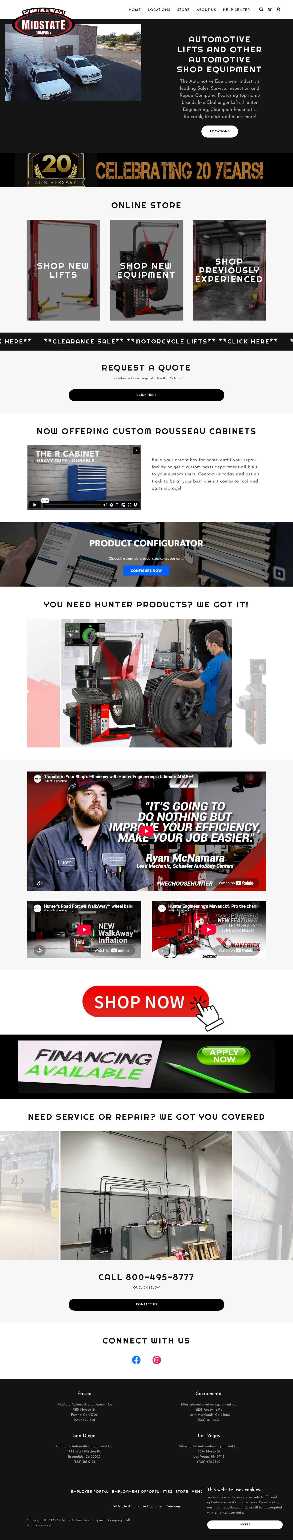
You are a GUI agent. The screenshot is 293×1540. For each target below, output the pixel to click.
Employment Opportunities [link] (142, 1492)
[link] (43, 8)
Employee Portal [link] (90, 1492)
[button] (278, 9)
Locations (220, 131)
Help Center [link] (236, 10)
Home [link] (135, 10)
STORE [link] (183, 10)
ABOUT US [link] (206, 10)
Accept (245, 1524)
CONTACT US (146, 1304)
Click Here (146, 395)
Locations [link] (159, 10)
